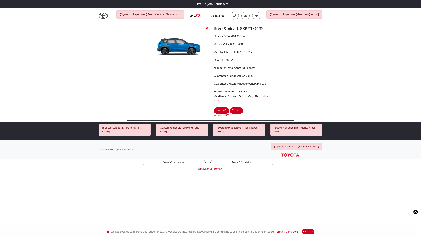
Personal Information (173, 162)
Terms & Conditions (242, 162)
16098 (226, 115)
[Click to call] (235, 16)
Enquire (236, 110)
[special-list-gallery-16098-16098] (179, 44)
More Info (221, 110)
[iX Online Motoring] (211, 168)
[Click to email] (245, 16)
